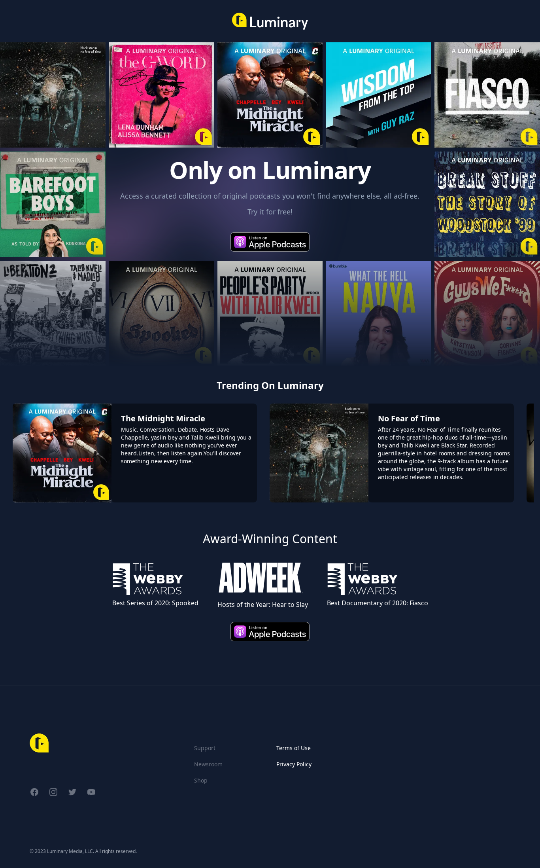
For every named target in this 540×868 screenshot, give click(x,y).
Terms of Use (293, 748)
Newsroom (208, 764)
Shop (201, 780)
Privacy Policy (294, 764)
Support (204, 748)
